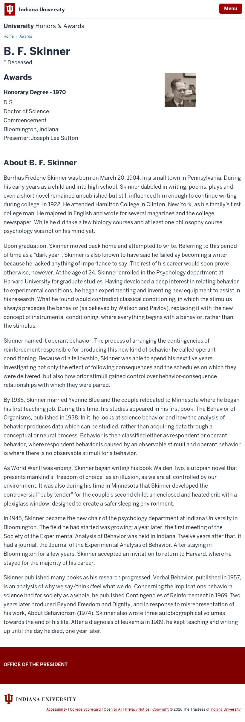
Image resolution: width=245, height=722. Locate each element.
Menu (230, 8)
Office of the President (36, 664)
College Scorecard (85, 709)
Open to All (113, 709)
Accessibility (56, 709)
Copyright (160, 709)
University (44, 26)
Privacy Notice (137, 709)
